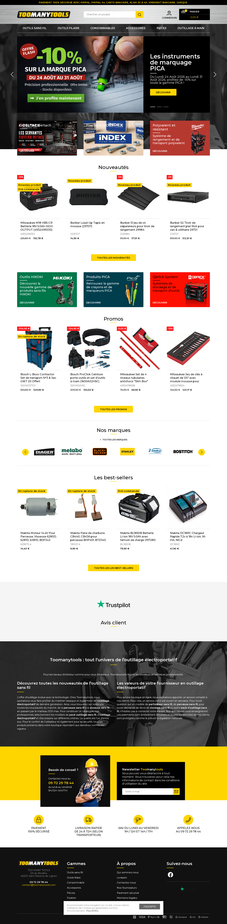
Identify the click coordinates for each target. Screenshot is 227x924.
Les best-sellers (113, 477)
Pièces (71, 892)
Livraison (122, 877)
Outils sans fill (75, 872)
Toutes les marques (114, 439)
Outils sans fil (35, 28)
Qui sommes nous (128, 872)
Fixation (71, 897)
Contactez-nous (126, 882)
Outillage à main (190, 28)
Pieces (162, 28)
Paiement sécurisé (128, 892)
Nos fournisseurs (127, 887)
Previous (12, 74)
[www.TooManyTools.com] (43, 14)
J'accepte (149, 906)
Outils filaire (74, 877)
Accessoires (136, 28)
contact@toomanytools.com (39, 884)
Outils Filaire (68, 28)
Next (215, 74)
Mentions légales (127, 897)
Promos (113, 319)
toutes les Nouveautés (113, 257)
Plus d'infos (92, 910)
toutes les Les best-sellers (113, 568)
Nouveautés (113, 167)
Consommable (75, 882)
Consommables (102, 28)
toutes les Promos (113, 409)
